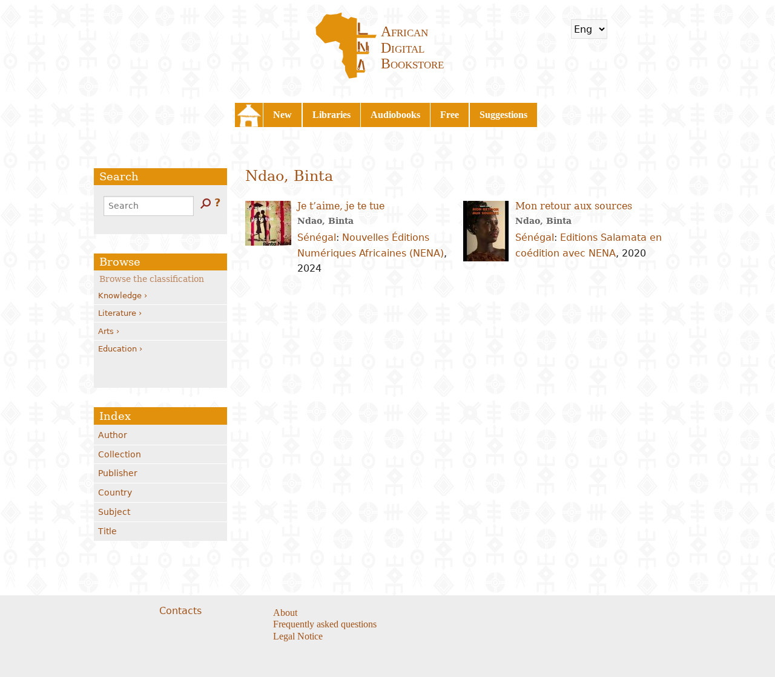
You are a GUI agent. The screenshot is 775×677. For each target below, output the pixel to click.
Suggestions (503, 115)
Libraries (331, 115)
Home (248, 115)
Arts (106, 331)
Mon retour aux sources (573, 206)
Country (115, 492)
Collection (119, 454)
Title (107, 531)
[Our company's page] (479, 613)
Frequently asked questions (325, 624)
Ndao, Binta (325, 221)
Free (449, 115)
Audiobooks (395, 115)
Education (117, 348)
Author (112, 435)
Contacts (180, 610)
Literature (117, 313)
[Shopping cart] (624, 29)
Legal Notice (298, 636)
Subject (114, 512)
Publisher (117, 473)
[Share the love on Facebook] (449, 613)
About (285, 612)
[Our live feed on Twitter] (464, 613)
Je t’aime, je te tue (340, 206)
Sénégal (316, 237)
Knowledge (120, 295)
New (282, 115)
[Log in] (656, 29)
